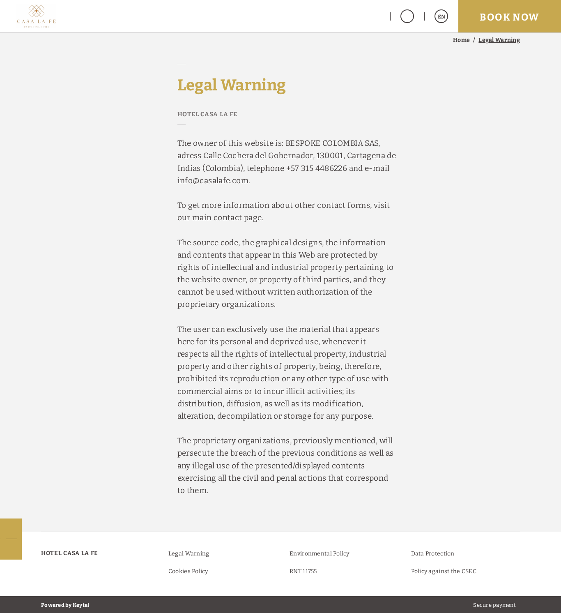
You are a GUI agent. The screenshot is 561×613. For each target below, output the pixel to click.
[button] (371, 16)
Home (461, 40)
